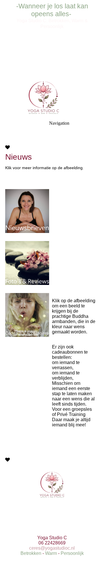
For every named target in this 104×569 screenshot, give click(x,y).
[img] (52, 40)
